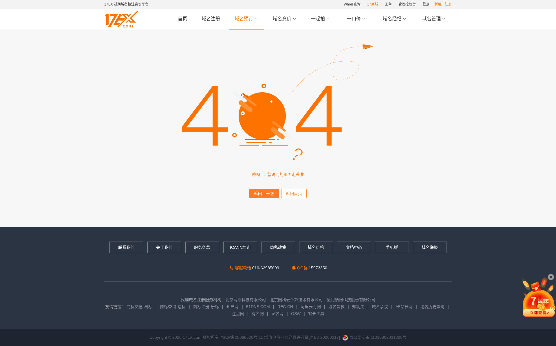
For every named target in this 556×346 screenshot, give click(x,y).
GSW (296, 313)
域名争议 (380, 306)
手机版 (392, 247)
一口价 (354, 18)
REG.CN (285, 306)
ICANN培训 (240, 247)
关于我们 (164, 247)
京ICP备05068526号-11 (242, 337)
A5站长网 (404, 306)
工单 (388, 4)
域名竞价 (282, 18)
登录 (426, 4)
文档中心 (354, 247)
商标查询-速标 (173, 306)
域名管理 (432, 18)
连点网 (238, 313)
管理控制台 (407, 4)
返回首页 (294, 193)
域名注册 (211, 18)
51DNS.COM (258, 306)
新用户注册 (443, 4)
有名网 (258, 313)
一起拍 (318, 18)
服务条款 (202, 247)
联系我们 (126, 247)
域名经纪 (392, 18)
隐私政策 (278, 247)
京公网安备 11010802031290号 (377, 337)
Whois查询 (352, 4)
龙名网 (277, 313)
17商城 (372, 4)
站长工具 (316, 313)
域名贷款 (336, 306)
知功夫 (358, 306)
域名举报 (430, 247)
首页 (182, 18)
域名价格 (316, 247)
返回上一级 (264, 193)
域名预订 (244, 18)
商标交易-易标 (139, 306)
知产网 (232, 306)
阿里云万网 (311, 306)
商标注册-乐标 (206, 306)
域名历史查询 (432, 306)
